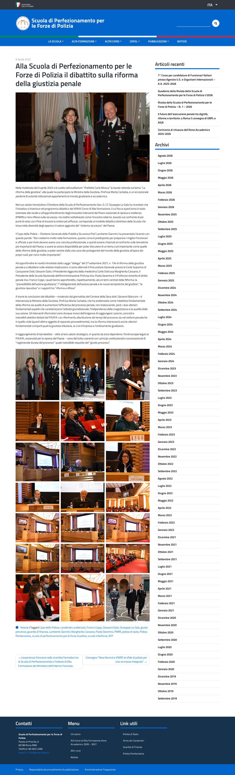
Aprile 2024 (164, 339)
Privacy (19, 769)
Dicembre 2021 (167, 537)
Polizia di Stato (130, 734)
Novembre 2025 (167, 214)
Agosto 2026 (165, 156)
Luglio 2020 (164, 647)
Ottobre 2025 (165, 222)
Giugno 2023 (165, 405)
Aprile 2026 (164, 185)
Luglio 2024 (164, 317)
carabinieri (66, 627)
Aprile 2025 (164, 258)
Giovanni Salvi (111, 627)
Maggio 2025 (165, 251)
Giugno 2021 (165, 574)
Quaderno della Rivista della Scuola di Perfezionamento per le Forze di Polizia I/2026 (185, 93)
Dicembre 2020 (167, 618)
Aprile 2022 (164, 508)
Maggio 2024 (165, 332)
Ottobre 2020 (165, 632)
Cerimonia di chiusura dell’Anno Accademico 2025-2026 (184, 132)
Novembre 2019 (167, 684)
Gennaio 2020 (166, 669)
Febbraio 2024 (166, 354)
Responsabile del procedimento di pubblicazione (54, 769)
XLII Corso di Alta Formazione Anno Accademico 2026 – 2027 (88, 742)
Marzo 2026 (165, 192)
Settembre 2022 (167, 471)
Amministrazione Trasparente (100, 769)
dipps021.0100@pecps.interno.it (34, 752)
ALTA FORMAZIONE (83, 41)
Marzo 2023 (165, 427)
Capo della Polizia (49, 627)
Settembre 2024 (167, 310)
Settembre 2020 (167, 640)
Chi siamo (76, 734)
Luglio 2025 (164, 236)
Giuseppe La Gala (130, 627)
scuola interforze (97, 636)
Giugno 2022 (165, 493)
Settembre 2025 (167, 229)
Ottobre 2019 (165, 691)
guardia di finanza (37, 632)
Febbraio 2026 (166, 200)
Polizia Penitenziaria (133, 753)
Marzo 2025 (165, 266)
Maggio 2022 (165, 500)
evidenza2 (80, 627)
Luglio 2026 (164, 163)
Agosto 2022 (165, 478)
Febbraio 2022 (166, 522)
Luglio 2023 (164, 398)
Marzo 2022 (165, 515)
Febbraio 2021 (166, 603)
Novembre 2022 (167, 456)
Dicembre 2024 (167, 288)
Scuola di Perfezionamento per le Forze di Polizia (68, 23)
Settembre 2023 (167, 390)
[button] (211, 5)
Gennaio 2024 (166, 361)
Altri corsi (76, 750)
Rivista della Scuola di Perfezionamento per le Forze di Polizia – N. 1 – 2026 (185, 104)
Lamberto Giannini (59, 632)
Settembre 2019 (167, 698)
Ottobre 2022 (165, 464)
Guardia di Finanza (132, 747)
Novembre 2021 (167, 544)
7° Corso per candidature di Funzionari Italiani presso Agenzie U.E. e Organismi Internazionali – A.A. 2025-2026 (186, 79)
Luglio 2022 (164, 486)
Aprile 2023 (164, 420)
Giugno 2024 (165, 324)
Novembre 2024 (167, 295)
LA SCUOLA (54, 41)
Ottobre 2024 (165, 302)
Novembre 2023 (167, 376)
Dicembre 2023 (167, 368)
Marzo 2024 (165, 346)
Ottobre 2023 (165, 383)
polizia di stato (130, 632)
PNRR (117, 632)
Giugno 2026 (165, 170)
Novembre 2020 (167, 625)
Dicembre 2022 (167, 449)
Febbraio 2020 (166, 662)
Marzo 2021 (165, 596)
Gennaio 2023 (166, 442)
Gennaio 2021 (166, 610)
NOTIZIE (182, 41)
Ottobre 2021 (165, 552)
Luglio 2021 (164, 566)
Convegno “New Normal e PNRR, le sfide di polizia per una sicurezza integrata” (116, 659)
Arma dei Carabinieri (133, 740)
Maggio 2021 (165, 581)
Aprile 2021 (164, 588)
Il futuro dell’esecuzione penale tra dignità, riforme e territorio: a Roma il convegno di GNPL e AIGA (187, 118)
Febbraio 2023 (166, 434)
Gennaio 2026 (166, 207)
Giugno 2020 (165, 654)
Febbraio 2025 (166, 273)
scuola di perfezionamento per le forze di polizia (59, 636)
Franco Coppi (94, 627)
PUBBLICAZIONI (157, 41)
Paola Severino (104, 632)
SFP (111, 636)
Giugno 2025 (165, 244)
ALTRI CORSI (112, 41)
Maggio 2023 (165, 412)
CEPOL (134, 41)
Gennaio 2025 (166, 280)
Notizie (24, 627)
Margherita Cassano (83, 632)
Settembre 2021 (167, 559)
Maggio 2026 (165, 178)
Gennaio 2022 (166, 530)
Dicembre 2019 (167, 676)
